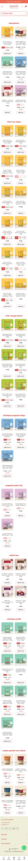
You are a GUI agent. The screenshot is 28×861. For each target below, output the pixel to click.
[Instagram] (6, 828)
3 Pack (7, 47)
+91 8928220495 (5, 822)
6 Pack (11, 47)
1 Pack (3, 47)
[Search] (22, 6)
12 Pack (11, 238)
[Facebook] (2, 828)
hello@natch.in (5, 824)
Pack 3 (16, 238)
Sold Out (20, 53)
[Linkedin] (17, 828)
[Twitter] (10, 828)
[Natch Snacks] (14, 6)
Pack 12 (25, 238)
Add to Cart (7, 53)
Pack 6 (20, 238)
